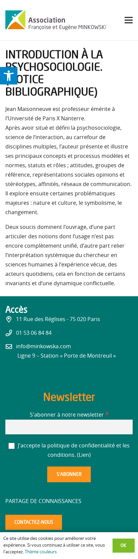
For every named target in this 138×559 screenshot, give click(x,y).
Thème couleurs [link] (41, 552)
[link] (8, 75)
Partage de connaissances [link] (43, 501)
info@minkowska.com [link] (43, 346)
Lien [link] (84, 455)
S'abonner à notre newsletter (69, 415)
